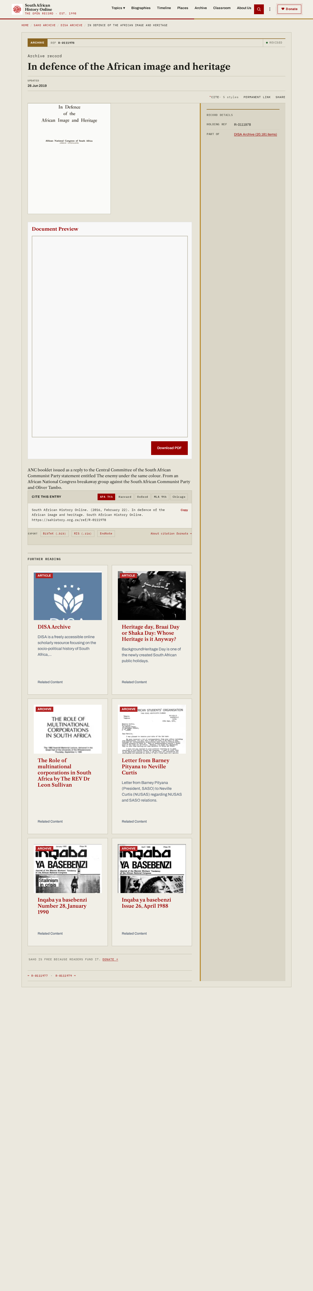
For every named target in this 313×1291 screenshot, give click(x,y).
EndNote (106, 533)
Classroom (222, 8)
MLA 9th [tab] (160, 496)
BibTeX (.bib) (54, 533)
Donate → (110, 959)
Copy (184, 510)
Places (182, 8)
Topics (118, 8)
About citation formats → (171, 533)
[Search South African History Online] (259, 9)
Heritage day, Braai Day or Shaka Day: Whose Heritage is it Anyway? (150, 633)
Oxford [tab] (142, 496)
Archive (201, 8)
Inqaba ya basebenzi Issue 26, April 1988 (146, 903)
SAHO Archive (45, 25)
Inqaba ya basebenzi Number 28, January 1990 (62, 906)
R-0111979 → (66, 975)
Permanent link (257, 97)
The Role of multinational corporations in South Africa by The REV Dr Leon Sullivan (64, 773)
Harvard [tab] (125, 496)
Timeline (164, 8)
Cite (223, 97)
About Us (244, 8)
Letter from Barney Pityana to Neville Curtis (145, 767)
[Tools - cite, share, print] (269, 9)
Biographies (141, 8)
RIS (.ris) (83, 533)
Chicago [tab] (179, 496)
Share (280, 97)
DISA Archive (71, 25)
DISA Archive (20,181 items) (255, 134)
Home (25, 25)
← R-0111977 (38, 975)
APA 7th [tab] (106, 496)
